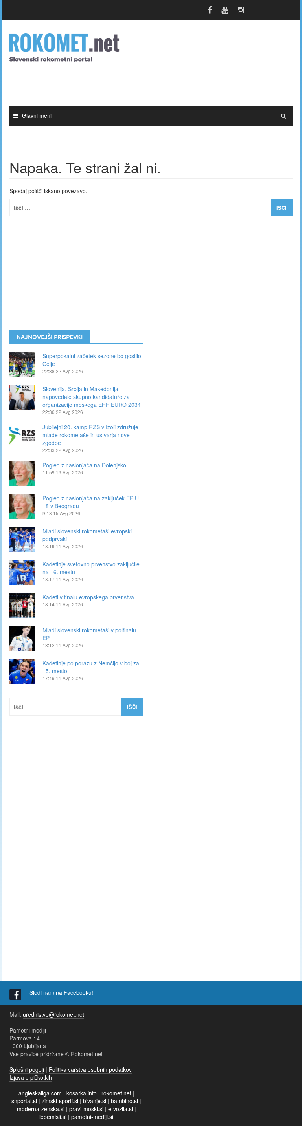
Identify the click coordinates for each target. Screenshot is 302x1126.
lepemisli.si (52, 1117)
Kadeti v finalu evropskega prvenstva (88, 597)
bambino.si (124, 1101)
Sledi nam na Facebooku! (62, 992)
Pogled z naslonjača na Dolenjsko (84, 465)
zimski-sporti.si (60, 1101)
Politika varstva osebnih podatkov (90, 1069)
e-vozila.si (120, 1109)
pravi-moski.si (86, 1109)
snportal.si (24, 1101)
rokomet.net (116, 1093)
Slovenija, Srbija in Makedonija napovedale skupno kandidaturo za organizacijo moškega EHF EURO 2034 (91, 396)
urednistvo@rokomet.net (53, 1014)
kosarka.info (81, 1093)
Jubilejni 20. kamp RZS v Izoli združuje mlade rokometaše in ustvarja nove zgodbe (90, 435)
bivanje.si (94, 1101)
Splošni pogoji (26, 1069)
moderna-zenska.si (40, 1109)
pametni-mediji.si (92, 1117)
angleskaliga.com (40, 1093)
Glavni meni (37, 115)
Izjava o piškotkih (30, 1077)
